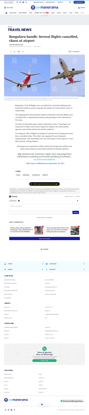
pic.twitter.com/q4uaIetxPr (44, 159)
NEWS (30, 13)
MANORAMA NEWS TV (51, 287)
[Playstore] (42, 401)
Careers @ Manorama (52, 314)
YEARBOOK (60, 2)
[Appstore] (54, 401)
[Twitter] (26, 2)
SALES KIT (47, 327)
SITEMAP (6, 334)
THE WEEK (6, 287)
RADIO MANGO (8, 294)
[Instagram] (20, 2)
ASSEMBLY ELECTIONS (41, 13)
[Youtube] (23, 2)
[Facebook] (17, 2)
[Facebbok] (5, 410)
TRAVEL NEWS (20, 29)
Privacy (6, 314)
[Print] (18, 51)
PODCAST (7, 392)
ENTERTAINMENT (23, 13)
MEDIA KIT (47, 311)
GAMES (52, 13)
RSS (46, 318)
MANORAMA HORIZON (10, 283)
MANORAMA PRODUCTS (11, 311)
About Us (7, 307)
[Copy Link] (22, 51)
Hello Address (49, 280)
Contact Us (49, 307)
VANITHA (47, 283)
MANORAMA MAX (50, 290)
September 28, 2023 (56, 163)
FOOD (70, 13)
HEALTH (65, 13)
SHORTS (41, 392)
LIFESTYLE (41, 378)
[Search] (70, 2)
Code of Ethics (49, 338)
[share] (14, 51)
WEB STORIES (42, 389)
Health (6, 381)
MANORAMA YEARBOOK (10, 290)
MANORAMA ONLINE (38, 2)
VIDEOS (6, 389)
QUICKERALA (7, 298)
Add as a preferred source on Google (45, 184)
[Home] (6, 13)
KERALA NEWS (13, 13)
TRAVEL (76, 13)
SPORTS (59, 13)
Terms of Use (8, 318)
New (47, 12)
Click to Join (44, 360)
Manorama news (50, 2)
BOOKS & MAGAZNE (50, 294)
